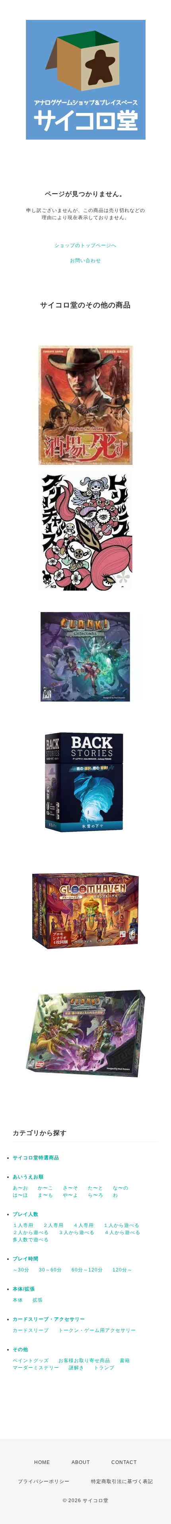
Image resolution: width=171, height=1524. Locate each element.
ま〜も (45, 1195)
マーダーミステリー (36, 1367)
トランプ (104, 1367)
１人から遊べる (121, 1225)
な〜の (120, 1188)
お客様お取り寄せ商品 (84, 1360)
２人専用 (53, 1225)
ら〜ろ (95, 1195)
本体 (18, 1300)
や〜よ (70, 1195)
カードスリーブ (31, 1330)
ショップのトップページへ (85, 245)
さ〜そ (70, 1188)
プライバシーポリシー (44, 1481)
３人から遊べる (76, 1232)
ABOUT (81, 1462)
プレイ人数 (26, 1214)
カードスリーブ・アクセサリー (49, 1319)
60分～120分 (87, 1270)
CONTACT (124, 1462)
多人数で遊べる (31, 1239)
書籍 (125, 1360)
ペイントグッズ (31, 1360)
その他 (20, 1349)
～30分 (21, 1270)
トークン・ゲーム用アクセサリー (97, 1330)
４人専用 (83, 1225)
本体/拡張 (24, 1289)
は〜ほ (20, 1195)
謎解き (76, 1367)
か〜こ (45, 1188)
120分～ (122, 1270)
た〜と (95, 1188)
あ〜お (20, 1188)
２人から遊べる (31, 1232)
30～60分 (50, 1270)
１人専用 (23, 1225)
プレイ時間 (26, 1259)
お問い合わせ (85, 260)
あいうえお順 (28, 1177)
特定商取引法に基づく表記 (122, 1481)
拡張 (38, 1300)
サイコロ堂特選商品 (36, 1157)
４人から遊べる (122, 1232)
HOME (42, 1462)
